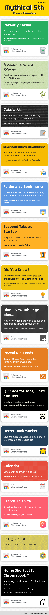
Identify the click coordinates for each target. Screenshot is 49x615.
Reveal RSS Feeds (18, 352)
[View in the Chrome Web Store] (15, 50)
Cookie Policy (43, 613)
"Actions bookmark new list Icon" (14, 160)
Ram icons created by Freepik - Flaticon (17, 245)
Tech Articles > (43, 2)
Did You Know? (16, 269)
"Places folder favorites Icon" (14, 200)
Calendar (11, 465)
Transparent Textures (35, 328)
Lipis (25, 83)
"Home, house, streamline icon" (15, 589)
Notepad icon (10, 123)
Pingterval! (15, 539)
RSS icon (9, 366)
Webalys (31, 589)
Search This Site (17, 501)
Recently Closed (17, 25)
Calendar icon (11, 476)
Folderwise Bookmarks (24, 186)
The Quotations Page (31, 278)
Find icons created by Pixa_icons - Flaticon (18, 515)
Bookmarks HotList (24, 147)
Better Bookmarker (21, 430)
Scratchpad (13, 109)
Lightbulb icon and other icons (16, 283)
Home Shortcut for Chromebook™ (20, 573)
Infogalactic (9, 279)
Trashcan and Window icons (16, 39)
